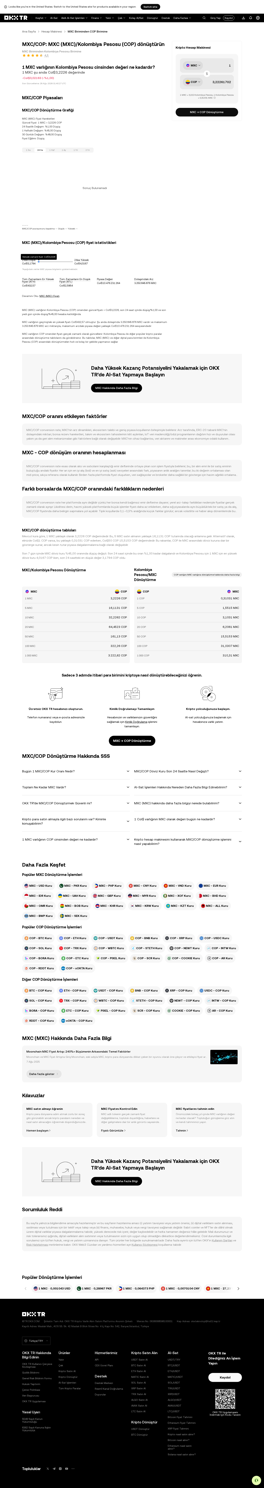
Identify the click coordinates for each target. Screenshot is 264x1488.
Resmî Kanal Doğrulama (109, 1388)
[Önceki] (25, 1288)
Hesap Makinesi (51, 31)
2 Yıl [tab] (87, 150)
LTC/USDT (174, 1411)
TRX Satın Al (138, 1394)
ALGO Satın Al (139, 1399)
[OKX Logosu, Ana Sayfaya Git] (15, 18)
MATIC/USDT (175, 1376)
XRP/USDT (174, 1394)
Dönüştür (152, 18)
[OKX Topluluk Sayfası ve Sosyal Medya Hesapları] (73, 1469)
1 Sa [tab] (28, 150)
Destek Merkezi (104, 1383)
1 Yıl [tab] (76, 150)
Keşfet (39, 18)
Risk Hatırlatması (37, 1244)
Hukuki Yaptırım (31, 1384)
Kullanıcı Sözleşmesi (145, 1244)
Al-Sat (54, 18)
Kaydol (229, 18)
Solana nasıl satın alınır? (182, 1454)
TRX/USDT (174, 1388)
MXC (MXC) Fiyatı (49, 296)
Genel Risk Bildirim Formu (37, 1378)
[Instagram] (60, 1469)
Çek (120, 18)
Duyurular (100, 1394)
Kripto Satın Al (67, 1371)
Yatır (108, 18)
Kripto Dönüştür (68, 1376)
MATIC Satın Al (140, 1376)
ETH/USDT (174, 1371)
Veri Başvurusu (30, 1395)
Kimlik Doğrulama (136, 722)
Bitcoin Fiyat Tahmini (180, 1417)
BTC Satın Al (138, 1365)
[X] (47, 1469)
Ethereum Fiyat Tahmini (182, 1422)
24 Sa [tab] (40, 150)
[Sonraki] (238, 1288)
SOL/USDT (174, 1382)
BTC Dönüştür (139, 1434)
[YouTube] (66, 1469)
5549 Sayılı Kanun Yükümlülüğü (32, 1420)
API (96, 1359)
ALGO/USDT (175, 1399)
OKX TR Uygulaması (34, 1401)
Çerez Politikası (31, 1389)
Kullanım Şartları (222, 1240)
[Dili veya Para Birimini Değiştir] (258, 18)
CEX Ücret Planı (104, 1365)
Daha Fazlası (180, 18)
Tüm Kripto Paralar (70, 1388)
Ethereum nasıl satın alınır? (180, 1447)
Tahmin (181, 1130)
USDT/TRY (174, 1359)
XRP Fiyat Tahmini (178, 1428)
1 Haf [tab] (52, 150)
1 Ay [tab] (64, 150)
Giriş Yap (215, 18)
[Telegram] (54, 1469)
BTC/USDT (174, 1365)
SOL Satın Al (138, 1382)
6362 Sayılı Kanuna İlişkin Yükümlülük (36, 1429)
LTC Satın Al (138, 1411)
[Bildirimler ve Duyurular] (251, 18)
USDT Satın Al (139, 1359)
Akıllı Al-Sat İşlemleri (73, 18)
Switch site (150, 6)
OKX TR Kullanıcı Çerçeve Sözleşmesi (37, 1365)
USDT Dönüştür (140, 1429)
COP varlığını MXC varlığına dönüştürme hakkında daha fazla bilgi (207, 574)
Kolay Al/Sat (136, 18)
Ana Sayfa (29, 31)
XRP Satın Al (138, 1388)
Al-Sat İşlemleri (67, 1382)
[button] (204, 18)
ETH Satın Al (138, 1371)
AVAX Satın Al (139, 1405)
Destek (166, 18)
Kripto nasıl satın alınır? (181, 1434)
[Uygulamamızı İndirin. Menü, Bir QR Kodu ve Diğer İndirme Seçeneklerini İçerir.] (243, 18)
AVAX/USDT (174, 1405)
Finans (95, 18)
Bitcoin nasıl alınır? (178, 1440)
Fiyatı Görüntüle (112, 1130)
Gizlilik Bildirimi (30, 1372)
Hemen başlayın (37, 1130)
